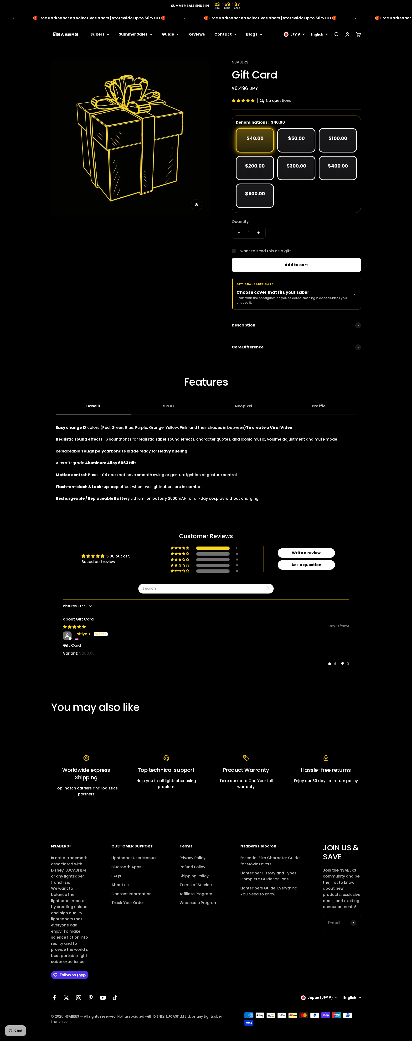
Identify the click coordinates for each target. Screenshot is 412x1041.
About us (120, 885)
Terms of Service (196, 885)
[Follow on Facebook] (54, 997)
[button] (244, 100)
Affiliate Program (196, 894)
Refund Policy (192, 867)
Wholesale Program (198, 902)
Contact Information (131, 894)
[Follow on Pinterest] (91, 997)
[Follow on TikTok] (115, 997)
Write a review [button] (306, 553)
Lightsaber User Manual (134, 858)
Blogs (252, 34)
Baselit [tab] (93, 406)
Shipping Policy (194, 876)
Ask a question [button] (306, 565)
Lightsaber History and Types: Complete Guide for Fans (269, 876)
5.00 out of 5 (118, 556)
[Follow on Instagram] (78, 997)
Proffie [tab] (318, 406)
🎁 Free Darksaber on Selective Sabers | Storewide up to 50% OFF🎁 (81, 18)
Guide (168, 34)
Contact (223, 34)
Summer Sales (133, 34)
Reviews (196, 34)
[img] (74, 627)
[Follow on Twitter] (66, 997)
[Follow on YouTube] (103, 997)
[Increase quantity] (258, 232)
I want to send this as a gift (264, 251)
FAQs (116, 876)
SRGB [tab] (168, 406)
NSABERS (240, 62)
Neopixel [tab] (243, 406)
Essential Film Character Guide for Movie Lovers (269, 861)
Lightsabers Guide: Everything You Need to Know (268, 891)
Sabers (97, 34)
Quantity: (241, 221)
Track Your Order (127, 902)
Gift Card (85, 619)
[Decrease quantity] (239, 232)
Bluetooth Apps (126, 867)
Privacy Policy (193, 858)
